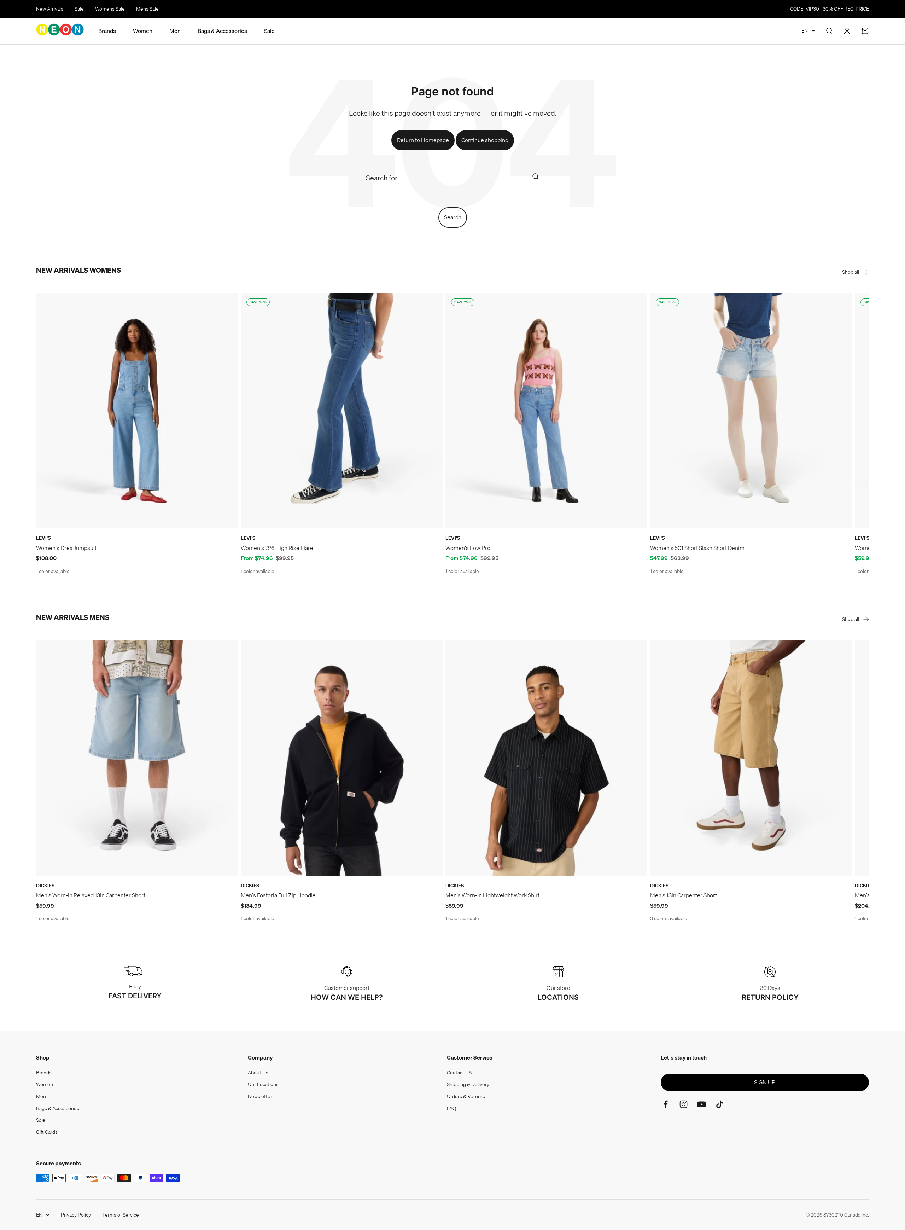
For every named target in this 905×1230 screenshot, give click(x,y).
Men (175, 31)
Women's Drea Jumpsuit (66, 547)
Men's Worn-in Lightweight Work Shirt (492, 895)
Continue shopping (484, 140)
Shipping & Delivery (468, 1084)
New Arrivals (49, 9)
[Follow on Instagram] (683, 1104)
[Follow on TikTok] (719, 1104)
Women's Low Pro (467, 547)
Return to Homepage (423, 140)
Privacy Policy (76, 1215)
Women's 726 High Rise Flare (277, 547)
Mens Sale (147, 9)
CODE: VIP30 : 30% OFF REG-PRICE (829, 9)
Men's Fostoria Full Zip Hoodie (278, 895)
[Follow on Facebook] (665, 1104)
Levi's (43, 538)
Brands (107, 31)
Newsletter (260, 1096)
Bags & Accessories (222, 31)
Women (142, 31)
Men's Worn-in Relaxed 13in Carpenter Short (90, 895)
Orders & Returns (466, 1096)
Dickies (45, 885)
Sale (79, 9)
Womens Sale (110, 9)
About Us (258, 1073)
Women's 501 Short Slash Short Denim (697, 547)
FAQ (451, 1108)
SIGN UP (764, 1082)
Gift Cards (47, 1132)
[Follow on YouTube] (701, 1104)
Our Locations (263, 1084)
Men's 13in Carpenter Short (683, 895)
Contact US (459, 1073)
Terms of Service (120, 1215)
